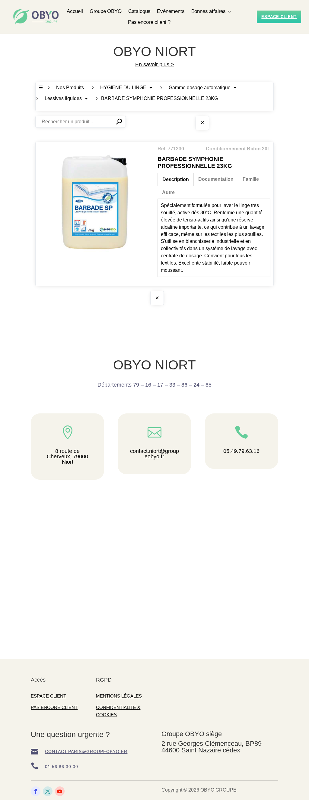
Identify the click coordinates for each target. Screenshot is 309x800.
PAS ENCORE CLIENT (54, 707)
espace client (279, 16)
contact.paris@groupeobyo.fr (86, 751)
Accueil (75, 11)
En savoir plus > (154, 64)
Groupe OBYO (106, 11)
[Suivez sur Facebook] (35, 791)
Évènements (170, 11)
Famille (251, 179)
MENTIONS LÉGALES (119, 695)
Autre (168, 192)
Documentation (216, 179)
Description (175, 179)
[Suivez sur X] (48, 791)
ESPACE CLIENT (48, 695)
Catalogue (139, 11)
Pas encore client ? (149, 22)
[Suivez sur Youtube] (60, 791)
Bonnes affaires (208, 11)
